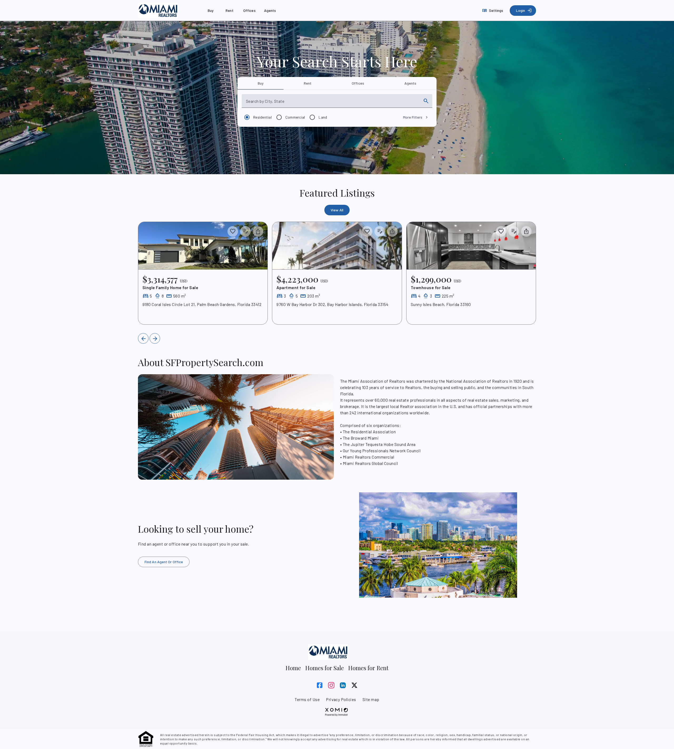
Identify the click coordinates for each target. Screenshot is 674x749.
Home (293, 668)
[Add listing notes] (245, 231)
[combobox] (332, 103)
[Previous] (143, 338)
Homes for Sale (324, 668)
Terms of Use (307, 699)
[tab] (260, 83)
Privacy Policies (341, 699)
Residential (262, 117)
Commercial (295, 117)
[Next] (155, 338)
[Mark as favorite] (232, 231)
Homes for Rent (368, 668)
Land (323, 117)
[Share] (258, 231)
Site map (371, 699)
